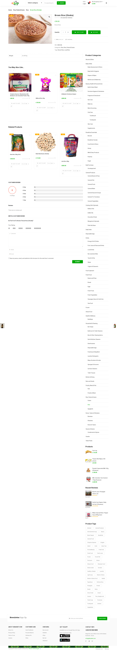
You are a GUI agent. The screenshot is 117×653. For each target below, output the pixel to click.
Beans (102, 531)
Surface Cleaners (92, 368)
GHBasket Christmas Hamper (68, 94)
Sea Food (90, 303)
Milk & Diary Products (93, 152)
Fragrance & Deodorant (94, 95)
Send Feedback (29, 630)
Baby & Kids (89, 63)
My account (45, 630)
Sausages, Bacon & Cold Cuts (95, 299)
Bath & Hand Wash (93, 87)
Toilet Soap (90, 600)
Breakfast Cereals (92, 140)
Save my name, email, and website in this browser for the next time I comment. (32, 258)
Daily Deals (89, 229)
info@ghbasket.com (90, 638)
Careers (10, 638)
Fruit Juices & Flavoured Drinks (96, 245)
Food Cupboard (90, 270)
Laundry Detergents (93, 356)
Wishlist (45, 632)
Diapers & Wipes (92, 75)
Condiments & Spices (93, 432)
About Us (10, 630)
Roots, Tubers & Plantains (93, 413)
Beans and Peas (92, 278)
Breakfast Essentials (91, 132)
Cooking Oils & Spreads (92, 205)
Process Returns (30, 632)
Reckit (88, 589)
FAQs (27, 638)
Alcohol (89, 528)
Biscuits (90, 135)
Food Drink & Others (93, 144)
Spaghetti (90, 409)
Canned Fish (91, 180)
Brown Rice (61, 50)
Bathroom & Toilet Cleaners (95, 331)
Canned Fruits (91, 184)
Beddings (90, 319)
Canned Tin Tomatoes (94, 197)
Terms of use (11, 635)
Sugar (89, 161)
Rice (27, 10)
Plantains (90, 420)
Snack (99, 592)
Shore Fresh (90, 592)
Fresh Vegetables (92, 295)
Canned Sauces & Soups (94, 192)
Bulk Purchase (89, 165)
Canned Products (90, 172)
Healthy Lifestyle (91, 571)
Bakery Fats (91, 208)
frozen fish (97, 556)
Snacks (88, 436)
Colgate (102, 542)
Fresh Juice (100, 553)
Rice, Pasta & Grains (19, 10)
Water (89, 262)
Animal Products (100, 528)
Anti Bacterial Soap (92, 531)
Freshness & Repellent (94, 352)
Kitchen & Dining (90, 377)
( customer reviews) (66, 17)
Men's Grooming (92, 108)
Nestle (103, 578)
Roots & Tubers (92, 424)
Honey (89, 148)
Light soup (90, 575)
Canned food (90, 538)
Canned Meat (91, 188)
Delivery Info (29, 635)
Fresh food (90, 553)
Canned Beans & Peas (94, 176)
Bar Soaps (90, 326)
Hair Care (90, 99)
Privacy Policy (11, 632)
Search (62, 3)
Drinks (87, 238)
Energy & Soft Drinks (93, 241)
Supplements (91, 128)
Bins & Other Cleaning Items (95, 335)
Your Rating (11, 225)
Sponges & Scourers (93, 364)
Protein (98, 585)
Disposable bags (90, 233)
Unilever (99, 603)
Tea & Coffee (91, 258)
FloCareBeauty (90, 549)
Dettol (88, 546)
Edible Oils (90, 213)
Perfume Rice (100, 582)
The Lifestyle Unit (99, 596)
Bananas (90, 416)
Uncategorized (92, 168)
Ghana (98, 560)
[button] (97, 3)
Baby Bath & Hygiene (93, 71)
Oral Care (90, 112)
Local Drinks (91, 249)
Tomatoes (99, 600)
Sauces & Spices (90, 429)
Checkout (45, 640)
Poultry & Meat (92, 393)
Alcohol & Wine (90, 59)
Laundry (102, 571)
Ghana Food (89, 311)
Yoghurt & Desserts (93, 266)
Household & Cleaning (91, 323)
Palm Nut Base (92, 225)
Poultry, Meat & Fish (91, 385)
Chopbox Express (91, 542)
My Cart (44, 638)
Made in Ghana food (92, 578)
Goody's (100, 567)
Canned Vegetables (93, 201)
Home (10, 10)
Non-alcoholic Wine (93, 254)
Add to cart (80, 32)
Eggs (89, 286)
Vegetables (90, 607)
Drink (96, 546)
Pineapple (89, 585)
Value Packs (89, 440)
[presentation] (10, 70)
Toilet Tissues (91, 373)
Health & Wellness (90, 316)
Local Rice (67, 50)
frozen (89, 556)
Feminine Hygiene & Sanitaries (96, 91)
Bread (89, 282)
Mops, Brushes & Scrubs (94, 360)
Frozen (88, 307)
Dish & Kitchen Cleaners (94, 339)
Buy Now (95, 32)
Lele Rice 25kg (65, 161)
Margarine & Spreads (93, 221)
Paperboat (90, 582)
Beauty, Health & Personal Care (94, 84)
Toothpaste (93, 120)
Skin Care (90, 124)
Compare (69, 39)
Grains (89, 400)
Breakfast (100, 535)
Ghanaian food (101, 564)
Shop (44, 635)
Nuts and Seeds (90, 381)
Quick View (23, 103)
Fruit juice (89, 560)
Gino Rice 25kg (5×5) (15, 154)
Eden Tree (103, 546)
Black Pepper (90, 535)
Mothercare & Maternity (94, 79)
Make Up (90, 104)
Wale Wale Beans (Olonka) (42, 153)
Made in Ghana (100, 575)
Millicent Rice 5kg (40, 98)
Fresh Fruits (91, 290)
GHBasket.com (99, 649)
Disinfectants (91, 343)
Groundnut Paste (92, 217)
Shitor (96, 589)
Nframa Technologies (34, 648)
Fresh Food (89, 275)
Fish (89, 388)
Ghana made (90, 567)
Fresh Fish (101, 549)
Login (84, 3)
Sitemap (107, 649)
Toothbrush (93, 115)
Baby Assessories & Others (95, 67)
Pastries (90, 156)
